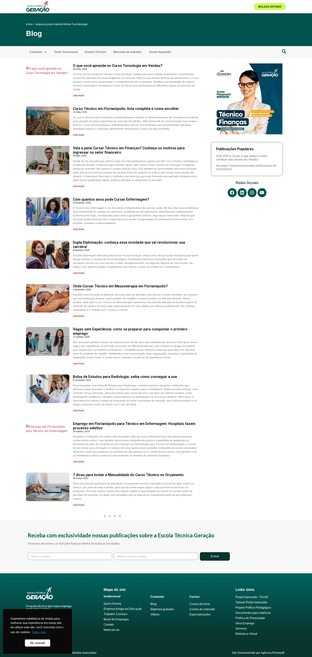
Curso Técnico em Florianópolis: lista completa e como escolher (126, 108)
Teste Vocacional (65, 51)
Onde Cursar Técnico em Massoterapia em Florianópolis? (120, 286)
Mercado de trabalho (127, 51)
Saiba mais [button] (39, 632)
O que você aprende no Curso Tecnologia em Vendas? (117, 65)
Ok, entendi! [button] (37, 642)
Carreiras (36, 51)
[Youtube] (261, 192)
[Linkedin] (242, 192)
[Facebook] (232, 192)
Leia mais (78, 95)
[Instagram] (252, 192)
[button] (102, 11)
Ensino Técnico (95, 51)
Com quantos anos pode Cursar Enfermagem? (111, 199)
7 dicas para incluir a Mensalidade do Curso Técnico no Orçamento (128, 475)
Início (29, 24)
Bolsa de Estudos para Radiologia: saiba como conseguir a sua (125, 376)
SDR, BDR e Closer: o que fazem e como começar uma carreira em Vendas (241, 157)
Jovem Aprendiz (160, 51)
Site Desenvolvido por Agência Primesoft (258, 652)
